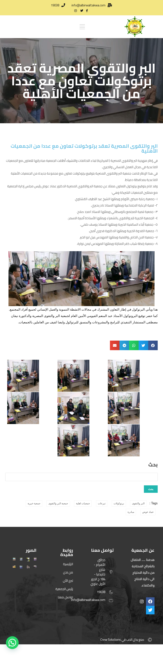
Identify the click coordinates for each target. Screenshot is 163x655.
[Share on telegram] (124, 345)
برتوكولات (119, 503)
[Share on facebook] (153, 345)
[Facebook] (150, 601)
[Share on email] (114, 345)
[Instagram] (142, 601)
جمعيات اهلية (83, 503)
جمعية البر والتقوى (58, 503)
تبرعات (101, 503)
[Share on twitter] (143, 345)
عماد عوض (148, 511)
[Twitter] (150, 610)
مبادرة (131, 511)
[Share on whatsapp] (134, 345)
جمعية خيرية (34, 503)
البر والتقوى (138, 503)
